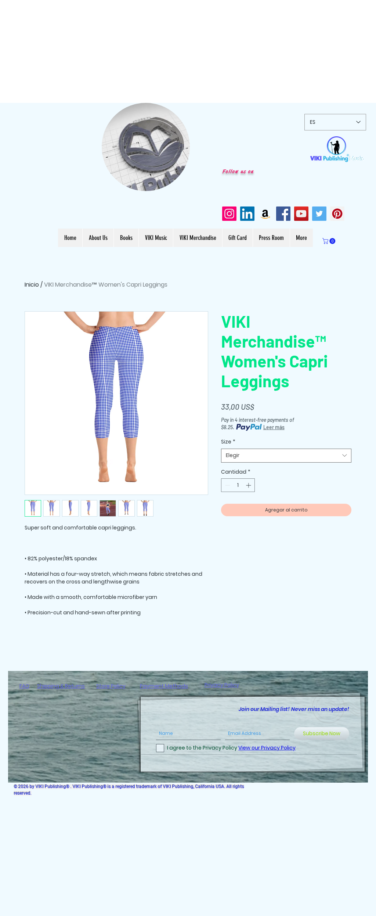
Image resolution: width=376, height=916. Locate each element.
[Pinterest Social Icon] (337, 213)
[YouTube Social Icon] (301, 213)
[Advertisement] (188, 51)
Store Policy (111, 686)
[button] (180, 183)
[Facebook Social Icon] (283, 213)
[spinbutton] (238, 485)
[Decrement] (226, 485)
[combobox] (286, 456)
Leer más (274, 427)
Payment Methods (164, 686)
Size (228, 441)
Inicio (32, 284)
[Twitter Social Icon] (319, 213)
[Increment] (249, 485)
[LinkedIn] (247, 213)
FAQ (24, 686)
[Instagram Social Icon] (229, 213)
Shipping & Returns (61, 686)
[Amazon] (265, 213)
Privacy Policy (222, 685)
